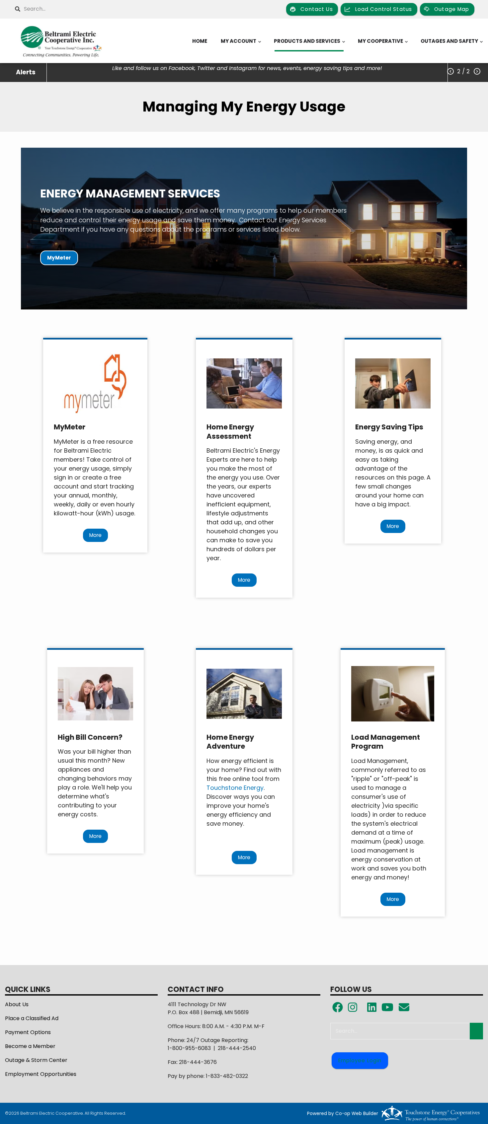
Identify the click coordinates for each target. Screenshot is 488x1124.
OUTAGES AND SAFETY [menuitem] (452, 44)
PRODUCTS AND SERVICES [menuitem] (310, 44)
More (95, 535)
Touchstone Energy (235, 788)
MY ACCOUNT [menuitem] (241, 44)
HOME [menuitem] (199, 40)
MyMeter (59, 258)
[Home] (61, 40)
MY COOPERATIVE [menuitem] (383, 44)
